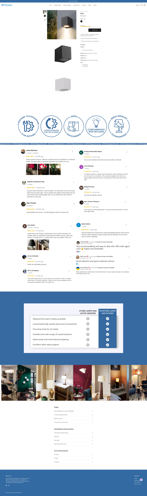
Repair (89, 5)
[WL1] (45, 12)
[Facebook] (6, 485)
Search (135, 478)
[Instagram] (8, 485)
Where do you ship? (58, 418)
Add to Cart (94, 30)
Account (137, 5)
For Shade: (56, 454)
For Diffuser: (56, 462)
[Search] (141, 5)
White (84, 21)
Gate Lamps (56, 440)
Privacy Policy (137, 480)
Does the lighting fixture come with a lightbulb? (64, 411)
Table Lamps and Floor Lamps (60, 444)
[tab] (83, 44)
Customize (84, 5)
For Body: (56, 458)
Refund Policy (137, 482)
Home (50, 5)
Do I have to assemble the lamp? (60, 414)
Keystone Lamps (11, 492)
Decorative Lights (57, 5)
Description (82, 44)
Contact (95, 5)
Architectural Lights (67, 5)
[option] (45, 12)
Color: (83, 18)
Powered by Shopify (18, 492)
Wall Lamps (56, 436)
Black (81, 21)
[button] (141, 480)
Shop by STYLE (76, 5)
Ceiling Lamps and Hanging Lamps (61, 432)
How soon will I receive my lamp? (61, 422)
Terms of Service (137, 483)
